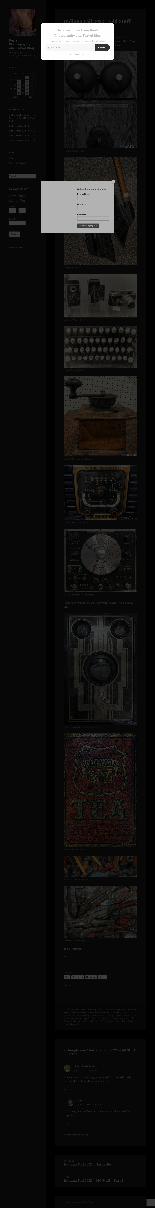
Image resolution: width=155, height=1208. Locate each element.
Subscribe (102, 47)
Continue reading (77, 54)
